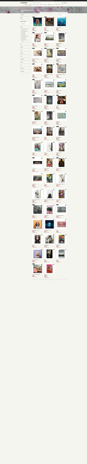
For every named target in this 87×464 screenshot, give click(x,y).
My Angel (33, 90)
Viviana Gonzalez (46, 75)
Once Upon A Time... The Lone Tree (48, 74)
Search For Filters (23, 21)
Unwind (33, 43)
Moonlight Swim (34, 27)
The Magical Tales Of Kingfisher (36, 274)
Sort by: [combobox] (59, 14)
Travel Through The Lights (47, 230)
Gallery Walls (49, 4)
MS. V (45, 259)
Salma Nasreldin (46, 275)
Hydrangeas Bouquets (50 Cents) (60, 74)
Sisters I (33, 74)
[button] (20, 31)
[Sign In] (64, 2)
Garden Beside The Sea (59, 90)
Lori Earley (45, 260)
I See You (33, 152)
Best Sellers (26, 4)
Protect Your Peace (58, 168)
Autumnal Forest (34, 121)
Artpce (45, 28)
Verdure (33, 215)
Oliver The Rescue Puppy (35, 259)
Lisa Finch (33, 275)
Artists (41, 4)
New (59, 4)
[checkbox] (21, 30)
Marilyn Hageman (46, 245)
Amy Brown (33, 59)
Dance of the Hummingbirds (60, 215)
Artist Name (21, 68)
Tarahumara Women (58, 199)
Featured (21, 62)
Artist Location (22, 71)
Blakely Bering (57, 260)
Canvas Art (23, 5)
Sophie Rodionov (46, 59)
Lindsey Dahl (33, 153)
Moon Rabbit (46, 105)
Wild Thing (45, 121)
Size (20, 65)
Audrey (57, 230)
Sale (61, 4)
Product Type (22, 14)
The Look (45, 152)
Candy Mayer (33, 184)
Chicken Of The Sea (58, 27)
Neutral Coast (46, 90)
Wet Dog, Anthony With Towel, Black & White (49, 199)
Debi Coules (57, 75)
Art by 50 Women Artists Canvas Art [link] (28, 5)
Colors (53, 4)
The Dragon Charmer (59, 152)
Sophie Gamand (46, 200)
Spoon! (45, 43)
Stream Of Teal (58, 121)
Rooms (45, 4)
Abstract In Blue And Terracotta (36, 199)
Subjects (30, 4)
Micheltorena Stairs (46, 168)
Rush (57, 259)
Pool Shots (33, 169)
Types (37, 4)
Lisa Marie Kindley (58, 59)
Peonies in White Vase (35, 105)
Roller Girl (45, 274)
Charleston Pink (46, 215)
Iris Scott (33, 28)
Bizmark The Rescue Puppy (35, 230)
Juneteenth (45, 27)
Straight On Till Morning (59, 43)
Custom (56, 4)
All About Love (58, 105)
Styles (34, 4)
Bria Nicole (33, 75)
